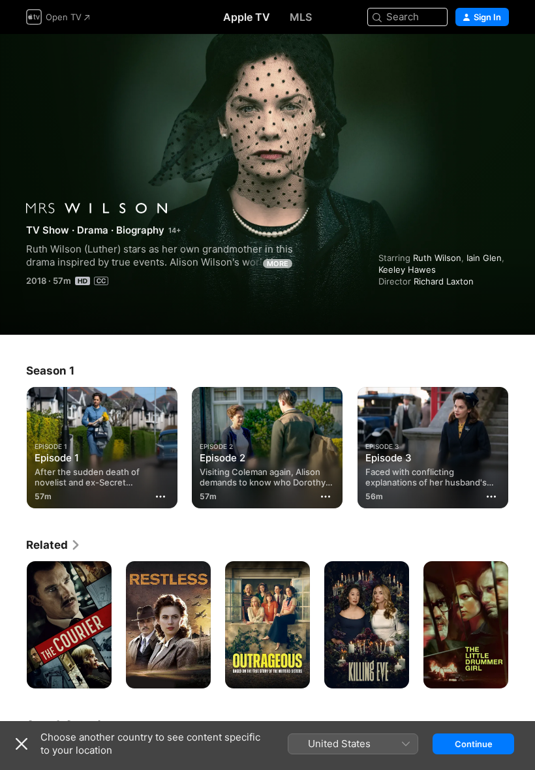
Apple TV (246, 16)
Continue (474, 744)
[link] (53, 545)
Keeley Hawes (407, 269)
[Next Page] (522, 625)
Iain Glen (484, 258)
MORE (277, 263)
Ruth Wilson (437, 258)
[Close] (21, 744)
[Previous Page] (13, 625)
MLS (301, 16)
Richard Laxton (444, 281)
